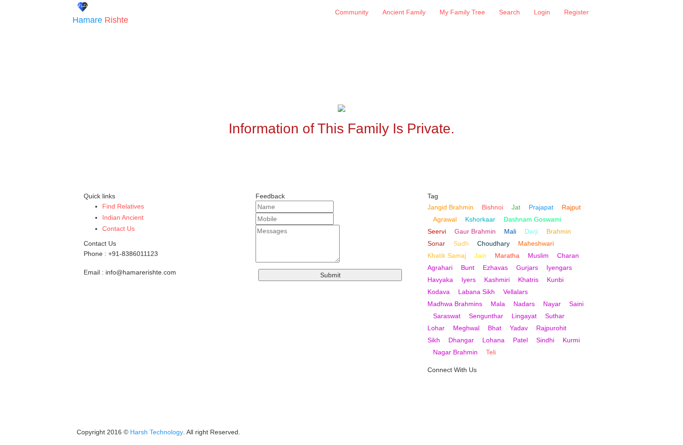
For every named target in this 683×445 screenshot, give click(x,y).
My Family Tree (462, 12)
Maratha (507, 255)
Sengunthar (486, 316)
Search (509, 12)
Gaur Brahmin (475, 231)
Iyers (468, 279)
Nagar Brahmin (455, 352)
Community (351, 12)
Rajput (571, 207)
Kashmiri (497, 279)
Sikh (433, 340)
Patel (520, 340)
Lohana (493, 340)
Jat (516, 207)
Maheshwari (536, 243)
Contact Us (118, 228)
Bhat (494, 328)
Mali (510, 231)
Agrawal (445, 219)
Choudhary (493, 243)
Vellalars (515, 291)
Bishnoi (492, 207)
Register (576, 12)
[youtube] (434, 389)
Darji (531, 231)
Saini (576, 304)
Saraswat (446, 316)
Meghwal (466, 328)
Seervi (436, 231)
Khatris (528, 279)
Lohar (436, 328)
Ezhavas (495, 267)
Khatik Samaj (446, 255)
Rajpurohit (551, 328)
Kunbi (555, 279)
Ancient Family (404, 12)
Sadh (461, 243)
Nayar (552, 304)
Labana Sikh (476, 291)
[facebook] (434, 418)
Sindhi (545, 340)
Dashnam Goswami (532, 219)
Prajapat (541, 207)
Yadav (519, 328)
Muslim (538, 255)
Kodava (438, 291)
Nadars (524, 304)
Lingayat (524, 316)
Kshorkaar (480, 219)
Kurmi (571, 340)
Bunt (467, 267)
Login (542, 12)
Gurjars (527, 267)
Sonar (436, 243)
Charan (568, 255)
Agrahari (440, 267)
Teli (491, 352)
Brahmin (558, 231)
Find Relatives (123, 206)
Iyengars (559, 267)
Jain (480, 255)
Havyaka (440, 279)
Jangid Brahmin (450, 207)
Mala (498, 304)
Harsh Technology (156, 432)
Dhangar (461, 340)
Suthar (555, 316)
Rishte (100, 20)
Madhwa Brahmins (454, 304)
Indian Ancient (123, 217)
